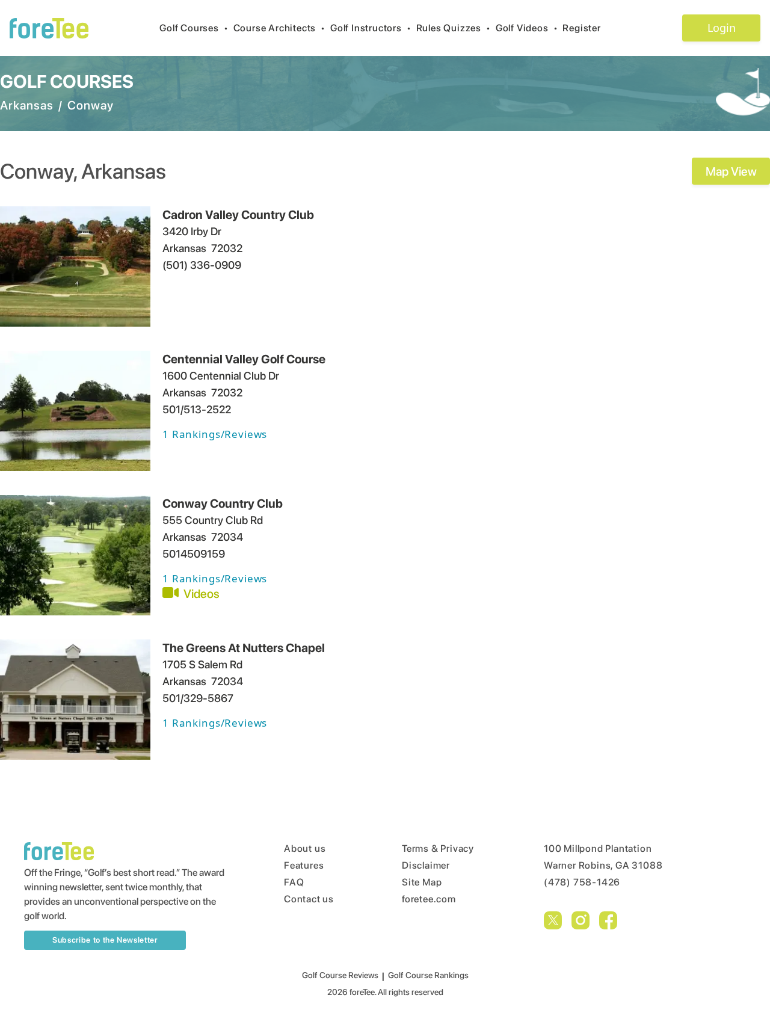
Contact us (309, 899)
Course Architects (279, 28)
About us (304, 848)
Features (304, 865)
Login (721, 27)
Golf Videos (527, 28)
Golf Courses (193, 28)
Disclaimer (426, 865)
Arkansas (27, 105)
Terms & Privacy (438, 848)
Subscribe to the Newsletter (105, 939)
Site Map (422, 882)
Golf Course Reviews (340, 975)
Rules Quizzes (453, 28)
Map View (731, 171)
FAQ (294, 882)
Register (581, 28)
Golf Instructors (370, 28)
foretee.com (429, 899)
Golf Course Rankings (428, 975)
